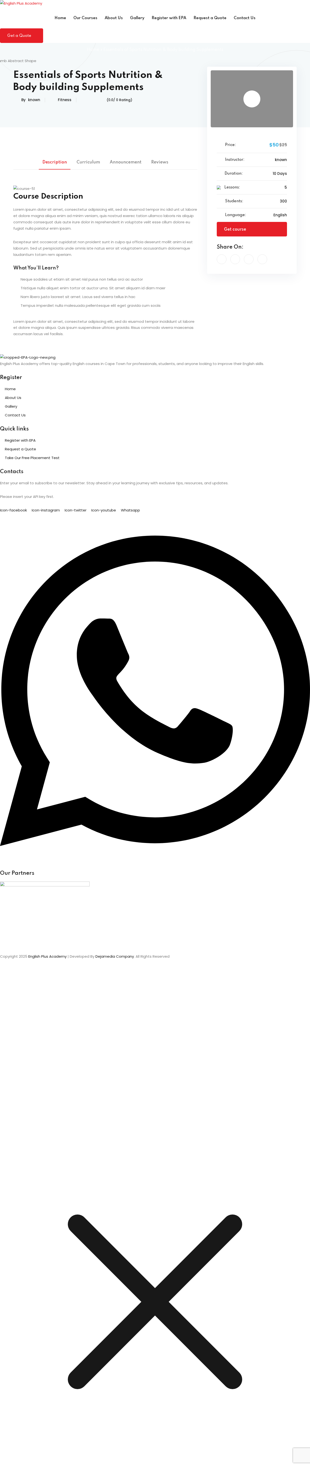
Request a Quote (210, 18)
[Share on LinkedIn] (249, 259)
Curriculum (88, 162)
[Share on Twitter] (235, 259)
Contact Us (245, 18)
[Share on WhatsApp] (262, 259)
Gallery (137, 18)
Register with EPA (169, 18)
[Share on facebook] (221, 259)
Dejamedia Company (114, 956)
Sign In (44, 1137)
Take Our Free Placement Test (32, 457)
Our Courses (85, 18)
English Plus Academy (47, 956)
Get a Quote (19, 36)
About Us (114, 18)
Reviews (159, 162)
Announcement (125, 162)
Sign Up (31, 1137)
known (34, 99)
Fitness (64, 99)
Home (60, 18)
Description (54, 162)
